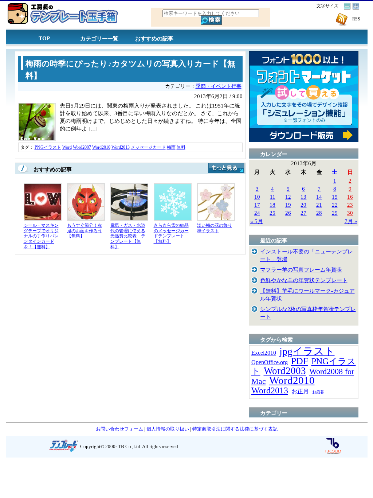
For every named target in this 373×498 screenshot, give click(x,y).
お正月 (300, 391)
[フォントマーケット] (303, 140)
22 (335, 205)
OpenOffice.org (269, 362)
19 (288, 205)
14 (319, 197)
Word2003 (285, 370)
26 (288, 213)
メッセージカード (148, 147)
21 (319, 205)
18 (272, 205)
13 (303, 197)
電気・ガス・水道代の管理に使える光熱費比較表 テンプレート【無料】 (127, 236)
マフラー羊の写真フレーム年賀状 (301, 269)
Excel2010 (263, 353)
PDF (299, 361)
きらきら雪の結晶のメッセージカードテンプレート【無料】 (171, 233)
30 (350, 213)
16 (350, 197)
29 (335, 213)
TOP (44, 38)
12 (288, 197)
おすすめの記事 (154, 38)
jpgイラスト (307, 351)
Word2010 (101, 147)
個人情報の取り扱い (167, 429)
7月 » (351, 221)
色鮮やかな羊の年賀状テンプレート (304, 280)
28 (319, 213)
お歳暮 (318, 392)
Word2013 (120, 147)
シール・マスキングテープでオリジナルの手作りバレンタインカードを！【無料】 (41, 236)
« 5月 (256, 221)
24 (257, 213)
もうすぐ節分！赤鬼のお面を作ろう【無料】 (84, 230)
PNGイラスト (48, 147)
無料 (181, 147)
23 (350, 205)
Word (67, 147)
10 (257, 197)
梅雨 (171, 147)
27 (303, 213)
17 (257, 205)
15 (335, 197)
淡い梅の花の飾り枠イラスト (214, 228)
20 (303, 205)
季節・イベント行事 (219, 86)
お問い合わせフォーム (119, 429)
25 (272, 213)
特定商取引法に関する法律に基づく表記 (235, 429)
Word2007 (82, 147)
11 (272, 197)
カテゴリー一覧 (99, 38)
